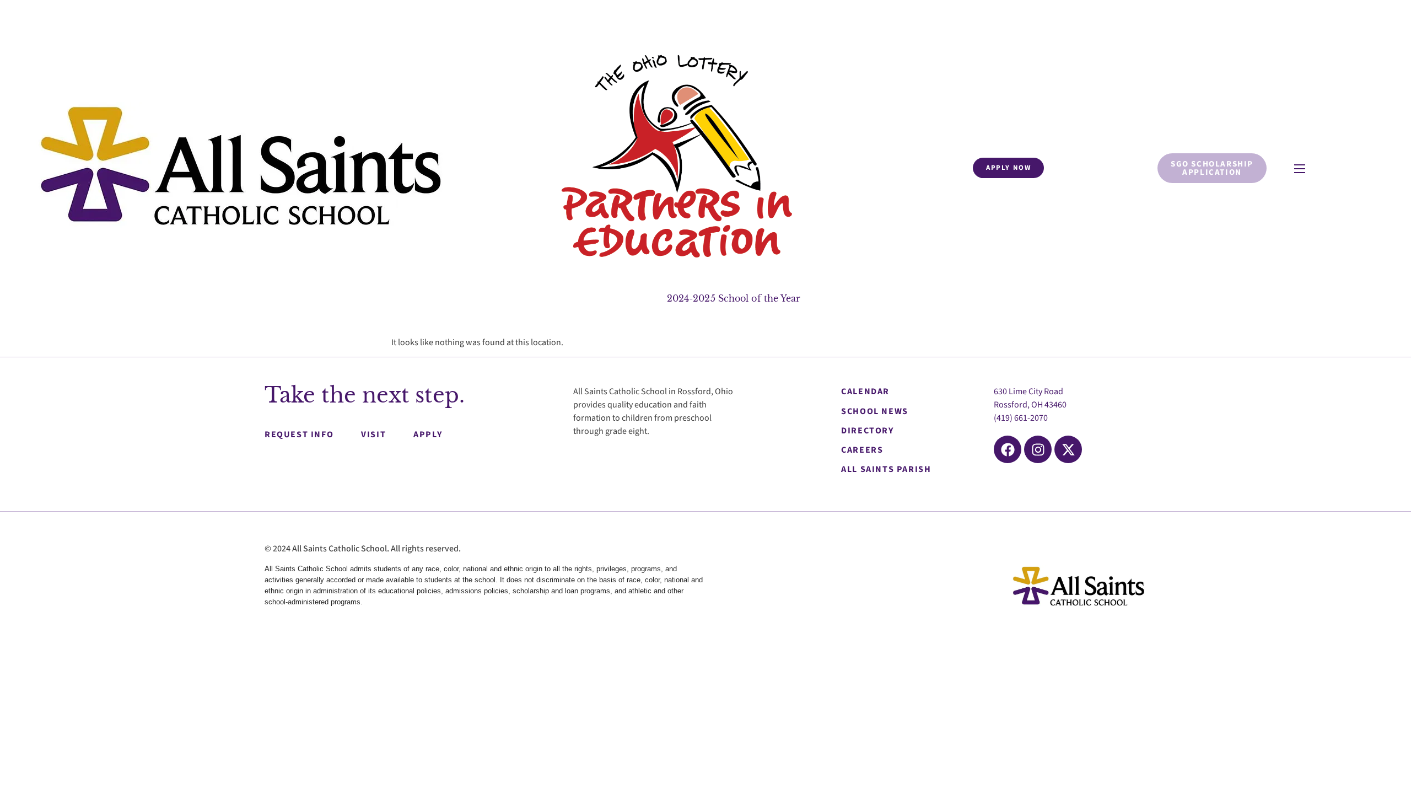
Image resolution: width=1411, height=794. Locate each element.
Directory (867, 431)
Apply (427, 434)
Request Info (299, 434)
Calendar (865, 391)
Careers (862, 450)
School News (874, 411)
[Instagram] (1038, 449)
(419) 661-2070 (1021, 418)
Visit (373, 434)
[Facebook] (1007, 449)
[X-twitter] (1068, 449)
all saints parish (886, 469)
